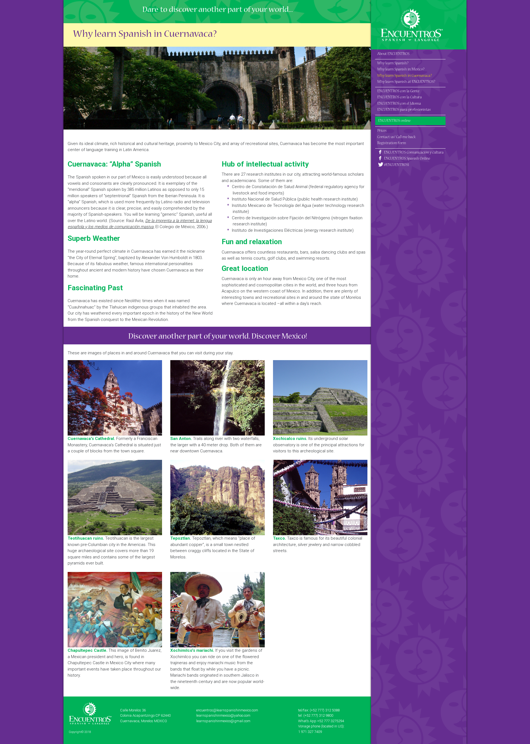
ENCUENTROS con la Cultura (399, 98)
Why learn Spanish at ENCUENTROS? (406, 82)
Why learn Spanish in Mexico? (400, 70)
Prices (382, 131)
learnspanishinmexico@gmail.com (223, 721)
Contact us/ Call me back (396, 137)
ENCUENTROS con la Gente (398, 91)
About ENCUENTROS (393, 54)
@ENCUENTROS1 (396, 165)
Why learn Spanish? (392, 64)
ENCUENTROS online (394, 121)
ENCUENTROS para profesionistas (404, 110)
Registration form (391, 143)
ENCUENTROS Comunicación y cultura (413, 153)
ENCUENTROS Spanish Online (406, 159)
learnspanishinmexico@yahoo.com (223, 715)
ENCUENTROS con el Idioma (399, 104)
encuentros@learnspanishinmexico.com (227, 710)
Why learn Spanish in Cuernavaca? (404, 76)
